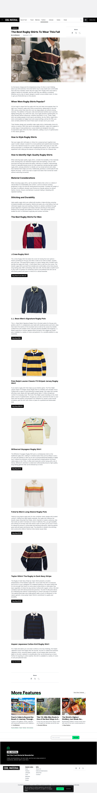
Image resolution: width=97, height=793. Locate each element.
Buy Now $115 (16, 469)
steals (65, 20)
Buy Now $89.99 (17, 406)
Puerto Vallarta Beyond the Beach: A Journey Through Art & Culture (22, 719)
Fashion (43, 20)
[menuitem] (24, 20)
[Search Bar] (81, 20)
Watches (37, 20)
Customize (68, 788)
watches (27, 776)
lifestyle (27, 772)
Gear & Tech (23, 20)
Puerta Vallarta (14, 727)
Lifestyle (51, 20)
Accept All (60, 788)
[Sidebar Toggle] (2, 20)
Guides (58, 20)
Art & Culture (30, 727)
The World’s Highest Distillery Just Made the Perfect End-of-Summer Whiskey (72, 720)
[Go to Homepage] (11, 20)
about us (38, 769)
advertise (38, 772)
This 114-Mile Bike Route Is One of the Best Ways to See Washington (48, 719)
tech (26, 774)
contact (38, 774)
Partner (24, 727)
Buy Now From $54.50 (19, 275)
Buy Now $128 (16, 533)
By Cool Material (15, 35)
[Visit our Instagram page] (85, 20)
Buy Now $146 (16, 661)
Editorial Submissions (41, 771)
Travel (31, 20)
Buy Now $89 (16, 338)
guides (27, 778)
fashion (27, 771)
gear (26, 769)
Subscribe (92, 20)
